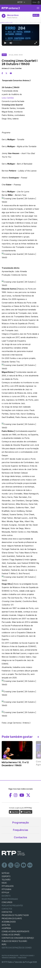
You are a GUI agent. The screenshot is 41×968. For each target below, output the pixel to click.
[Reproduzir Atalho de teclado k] (3, 965)
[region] (20, 484)
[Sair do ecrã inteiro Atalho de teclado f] (37, 965)
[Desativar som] (9, 965)
